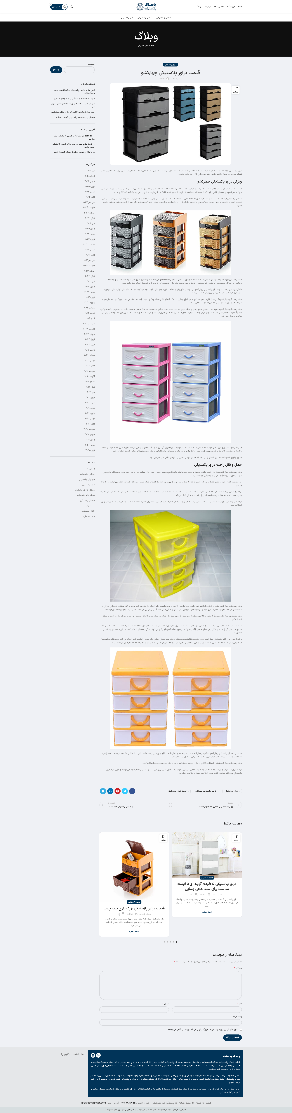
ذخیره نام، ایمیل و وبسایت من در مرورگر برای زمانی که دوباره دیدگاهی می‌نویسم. (202, 1029)
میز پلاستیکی (89, 516)
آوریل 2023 (90, 286)
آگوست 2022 (89, 329)
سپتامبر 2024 (89, 202)
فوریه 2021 (90, 408)
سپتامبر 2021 (89, 371)
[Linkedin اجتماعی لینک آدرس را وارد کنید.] (110, 791)
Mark (89, 152)
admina (88, 136)
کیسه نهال (90, 505)
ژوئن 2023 (90, 276)
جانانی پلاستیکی (87, 474)
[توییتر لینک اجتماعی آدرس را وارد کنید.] (125, 791)
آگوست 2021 (89, 376)
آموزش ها (91, 468)
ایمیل (165, 1003)
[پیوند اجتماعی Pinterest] (118, 791)
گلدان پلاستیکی (88, 511)
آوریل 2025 (90, 176)
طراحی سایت (180, 1109)
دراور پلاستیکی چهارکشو (205, 791)
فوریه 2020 (90, 450)
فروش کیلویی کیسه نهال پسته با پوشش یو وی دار (73, 105)
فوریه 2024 (90, 239)
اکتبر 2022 (90, 318)
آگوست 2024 (89, 207)
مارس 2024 (90, 234)
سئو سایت (167, 1109)
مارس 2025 (90, 181)
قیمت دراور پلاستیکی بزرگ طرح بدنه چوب (134, 908)
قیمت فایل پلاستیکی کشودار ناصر (69, 152)
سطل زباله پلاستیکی (86, 495)
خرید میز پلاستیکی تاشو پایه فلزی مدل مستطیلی (73, 112)
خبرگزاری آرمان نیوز (126, 1109)
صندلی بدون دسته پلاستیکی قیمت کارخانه (75, 117)
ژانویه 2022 (90, 350)
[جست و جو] (72, 7)
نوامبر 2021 (90, 360)
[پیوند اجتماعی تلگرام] (103, 791)
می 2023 (91, 281)
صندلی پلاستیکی (87, 500)
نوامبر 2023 (90, 249)
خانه (152, 46)
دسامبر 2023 (89, 244)
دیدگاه (238, 968)
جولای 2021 (90, 381)
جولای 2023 (89, 271)
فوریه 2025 (90, 186)
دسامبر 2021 (89, 355)
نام (239, 1003)
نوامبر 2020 (90, 418)
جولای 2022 (89, 334)
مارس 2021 (90, 402)
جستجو (91, 64)
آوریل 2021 (90, 397)
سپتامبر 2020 (89, 429)
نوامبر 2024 (90, 192)
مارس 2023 (89, 292)
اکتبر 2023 (90, 255)
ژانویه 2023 (89, 302)
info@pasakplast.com (93, 1103)
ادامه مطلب (207, 912)
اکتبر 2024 (90, 197)
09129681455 (128, 1103)
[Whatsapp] (98, 1055)
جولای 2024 (89, 213)
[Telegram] (93, 1055)
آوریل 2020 (90, 439)
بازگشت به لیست (170, 805)
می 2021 (91, 392)
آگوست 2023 (89, 265)
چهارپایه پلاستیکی (87, 479)
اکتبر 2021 (90, 365)
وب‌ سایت (237, 1016)
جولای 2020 (90, 434)
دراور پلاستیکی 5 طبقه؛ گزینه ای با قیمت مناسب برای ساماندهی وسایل (206, 886)
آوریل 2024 (90, 228)
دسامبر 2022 (89, 308)
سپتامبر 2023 (89, 260)
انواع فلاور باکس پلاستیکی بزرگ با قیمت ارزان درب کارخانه (74, 92)
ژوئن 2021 (90, 387)
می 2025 (91, 170)
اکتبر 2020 (90, 424)
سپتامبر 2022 (89, 323)
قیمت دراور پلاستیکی (177, 791)
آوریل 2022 (90, 339)
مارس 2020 (90, 445)
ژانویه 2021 (90, 413)
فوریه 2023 (90, 297)
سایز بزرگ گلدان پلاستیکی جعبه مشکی (74, 137)
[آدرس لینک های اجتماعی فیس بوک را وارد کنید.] (132, 791)
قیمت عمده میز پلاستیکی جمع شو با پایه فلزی (74, 98)
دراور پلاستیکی (143, 46)
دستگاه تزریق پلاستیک (85, 490)
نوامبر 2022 (90, 313)
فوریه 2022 (90, 344)
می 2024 (91, 223)
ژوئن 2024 (90, 218)
